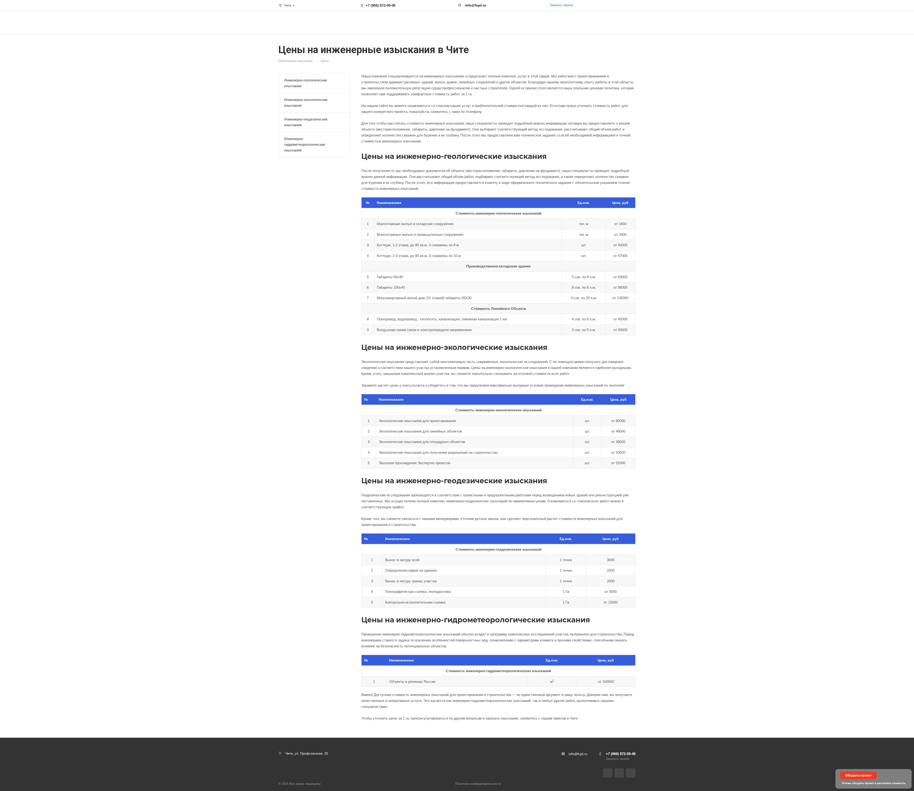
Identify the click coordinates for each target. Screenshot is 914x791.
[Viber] (619, 773)
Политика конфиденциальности (478, 784)
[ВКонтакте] (607, 773)
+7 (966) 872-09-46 (380, 5)
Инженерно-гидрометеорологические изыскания (304, 144)
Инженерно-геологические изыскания (305, 83)
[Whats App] (630, 773)
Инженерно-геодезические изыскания (306, 122)
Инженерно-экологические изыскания (306, 102)
